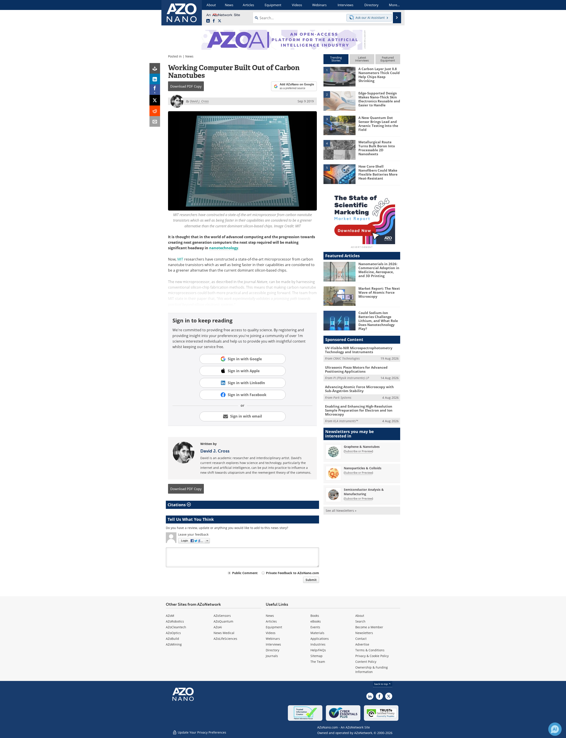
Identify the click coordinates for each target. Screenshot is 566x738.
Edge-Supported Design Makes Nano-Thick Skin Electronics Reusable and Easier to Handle (379, 99)
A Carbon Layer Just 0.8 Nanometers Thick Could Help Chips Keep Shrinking (379, 75)
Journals (272, 656)
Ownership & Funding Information (371, 669)
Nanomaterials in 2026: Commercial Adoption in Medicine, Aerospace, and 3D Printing (378, 270)
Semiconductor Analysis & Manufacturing (364, 491)
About (359, 615)
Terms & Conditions (369, 650)
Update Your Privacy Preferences (201, 732)
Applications (319, 638)
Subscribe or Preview (358, 451)
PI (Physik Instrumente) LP (351, 378)
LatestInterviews (362, 59)
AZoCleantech (176, 627)
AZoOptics (173, 633)
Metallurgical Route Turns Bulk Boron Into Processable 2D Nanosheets (376, 148)
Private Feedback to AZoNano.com (292, 573)
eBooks (315, 621)
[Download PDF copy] (154, 68)
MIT (180, 259)
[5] (339, 174)
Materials (317, 633)
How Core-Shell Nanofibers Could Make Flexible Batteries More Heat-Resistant (378, 172)
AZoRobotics (175, 621)
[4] (339, 149)
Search (360, 621)
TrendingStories (336, 59)
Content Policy (365, 661)
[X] (154, 100)
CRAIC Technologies (346, 358)
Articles (271, 621)
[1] (339, 76)
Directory (272, 650)
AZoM (170, 615)
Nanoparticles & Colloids (362, 468)
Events (315, 627)
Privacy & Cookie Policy (372, 656)
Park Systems (342, 397)
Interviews (273, 644)
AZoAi (218, 627)
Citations (177, 504)
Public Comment (245, 573)
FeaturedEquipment (388, 59)
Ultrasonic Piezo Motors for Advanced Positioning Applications (356, 369)
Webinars (273, 638)
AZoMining (174, 644)
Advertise (362, 644)
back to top (381, 684)
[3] (339, 125)
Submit (311, 580)
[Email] (154, 121)
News (189, 56)
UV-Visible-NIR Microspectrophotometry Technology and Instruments (358, 350)
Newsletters (364, 633)
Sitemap (316, 656)
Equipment (274, 627)
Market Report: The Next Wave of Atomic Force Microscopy (379, 292)
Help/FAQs (318, 650)
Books (314, 615)
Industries (317, 644)
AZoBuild (172, 638)
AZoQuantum (223, 621)
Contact (361, 638)
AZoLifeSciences (225, 638)
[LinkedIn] (154, 79)
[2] (339, 101)
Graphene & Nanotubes (362, 447)
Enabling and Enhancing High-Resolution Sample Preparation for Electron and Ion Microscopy (358, 410)
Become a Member (369, 627)
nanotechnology (223, 247)
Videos (270, 633)
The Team (317, 661)
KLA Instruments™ (345, 421)
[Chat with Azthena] (555, 729)
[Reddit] (154, 110)
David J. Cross (214, 451)
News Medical (224, 633)
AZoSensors (222, 615)
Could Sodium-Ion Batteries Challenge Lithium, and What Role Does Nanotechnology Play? (378, 321)
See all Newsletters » (341, 510)
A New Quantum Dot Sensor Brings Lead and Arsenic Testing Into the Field (378, 123)
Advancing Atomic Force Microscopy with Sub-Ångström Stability (359, 389)
